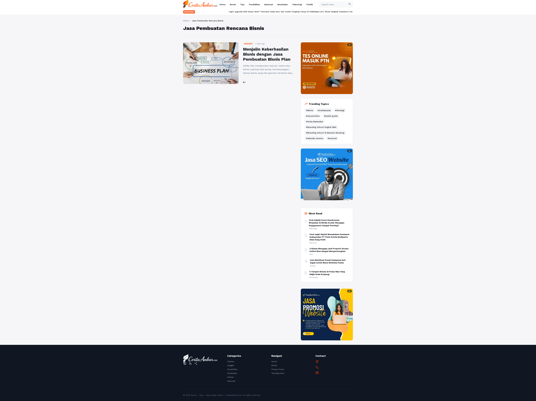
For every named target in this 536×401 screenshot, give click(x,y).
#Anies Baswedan (314, 121)
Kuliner (230, 377)
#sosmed (332, 138)
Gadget (230, 365)
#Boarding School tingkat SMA (321, 127)
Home (222, 4)
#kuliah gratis (331, 116)
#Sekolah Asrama (314, 138)
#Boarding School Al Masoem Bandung (325, 133)
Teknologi (297, 4)
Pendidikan (254, 4)
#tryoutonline (313, 116)
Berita (233, 4)
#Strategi (339, 110)
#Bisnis (309, 110)
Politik (310, 4)
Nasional (268, 4)
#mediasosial (324, 110)
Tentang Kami (277, 373)
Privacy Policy (277, 369)
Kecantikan (232, 369)
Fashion (230, 361)
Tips (242, 4)
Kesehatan (282, 4)
